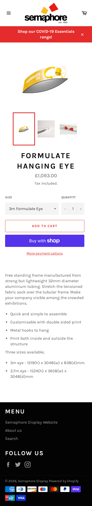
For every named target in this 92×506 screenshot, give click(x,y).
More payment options (45, 253)
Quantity (68, 197)
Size (8, 197)
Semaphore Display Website (31, 422)
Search (11, 438)
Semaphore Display (33, 481)
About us (13, 430)
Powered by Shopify (63, 481)
